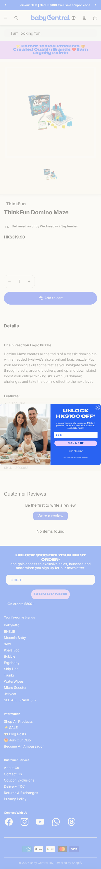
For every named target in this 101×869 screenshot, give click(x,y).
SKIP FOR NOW (76, 451)
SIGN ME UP (76, 443)
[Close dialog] (97, 407)
